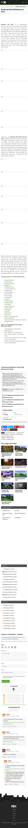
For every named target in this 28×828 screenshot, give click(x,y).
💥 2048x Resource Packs (9, 628)
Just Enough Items (20, 513)
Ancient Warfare (9, 280)
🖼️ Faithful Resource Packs (9, 574)
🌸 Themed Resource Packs (10, 576)
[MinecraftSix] (3, 2)
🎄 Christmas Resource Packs (10, 582)
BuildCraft (7, 285)
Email (2, 670)
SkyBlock (18, 517)
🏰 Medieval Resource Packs (10, 584)
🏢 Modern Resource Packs (10, 587)
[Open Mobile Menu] (25, 2)
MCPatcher (18, 329)
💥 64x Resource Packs (8, 615)
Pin (17, 427)
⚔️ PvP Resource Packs (8, 569)
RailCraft (7, 311)
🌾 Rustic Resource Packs (9, 597)
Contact (14, 815)
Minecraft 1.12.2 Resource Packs (8, 437)
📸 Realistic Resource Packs (10, 571)
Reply (9, 726)
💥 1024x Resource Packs (9, 626)
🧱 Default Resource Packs (9, 594)
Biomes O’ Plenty (9, 283)
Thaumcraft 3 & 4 (9, 318)
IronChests (8, 304)
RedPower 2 (8, 313)
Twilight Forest (9, 321)
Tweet (11, 427)
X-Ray (17, 510)
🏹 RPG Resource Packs (9, 579)
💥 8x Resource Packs (8, 608)
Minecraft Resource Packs (10, 432)
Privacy (14, 818)
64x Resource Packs (5, 434)
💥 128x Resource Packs (9, 618)
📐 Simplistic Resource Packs (10, 589)
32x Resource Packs (20, 432)
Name (3, 663)
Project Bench (9, 307)
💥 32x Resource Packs (8, 613)
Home (2, 6)
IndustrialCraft (9, 302)
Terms (14, 820)
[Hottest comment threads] (11, 710)
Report (15, 726)
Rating (2, 644)
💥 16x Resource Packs (8, 610)
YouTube (14, 813)
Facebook (14, 809)
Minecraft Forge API (7, 514)
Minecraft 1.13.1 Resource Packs (16, 434)
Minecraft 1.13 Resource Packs (7, 436)
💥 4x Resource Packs (8, 605)
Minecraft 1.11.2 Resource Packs (8, 439)
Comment (3, 650)
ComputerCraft (9, 287)
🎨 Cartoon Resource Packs (10, 592)
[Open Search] (22, 2)
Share (5, 427)
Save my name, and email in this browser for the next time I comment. (14, 677)
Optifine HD (7, 510)
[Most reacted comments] (8, 710)
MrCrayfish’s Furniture (6, 518)
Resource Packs (9, 6)
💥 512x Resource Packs (9, 623)
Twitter (14, 811)
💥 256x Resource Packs (9, 620)
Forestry (7, 299)
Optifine (10, 329)
